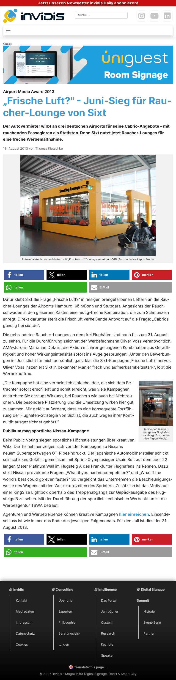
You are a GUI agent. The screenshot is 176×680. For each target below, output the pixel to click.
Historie (149, 611)
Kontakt (21, 600)
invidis (18, 589)
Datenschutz (25, 633)
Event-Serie (152, 622)
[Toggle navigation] (88, 30)
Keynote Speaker (107, 649)
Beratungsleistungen (69, 638)
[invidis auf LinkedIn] (167, 16)
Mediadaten (25, 611)
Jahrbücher (109, 611)
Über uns (65, 600)
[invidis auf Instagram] (141, 16)
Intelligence (107, 589)
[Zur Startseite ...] (34, 16)
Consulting (64, 589)
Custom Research (108, 627)
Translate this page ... (90, 667)
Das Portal (108, 600)
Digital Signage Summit (151, 594)
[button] (24, 275)
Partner (148, 633)
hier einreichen (134, 514)
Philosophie (66, 622)
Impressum (24, 622)
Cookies (22, 644)
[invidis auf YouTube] (154, 16)
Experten (65, 611)
